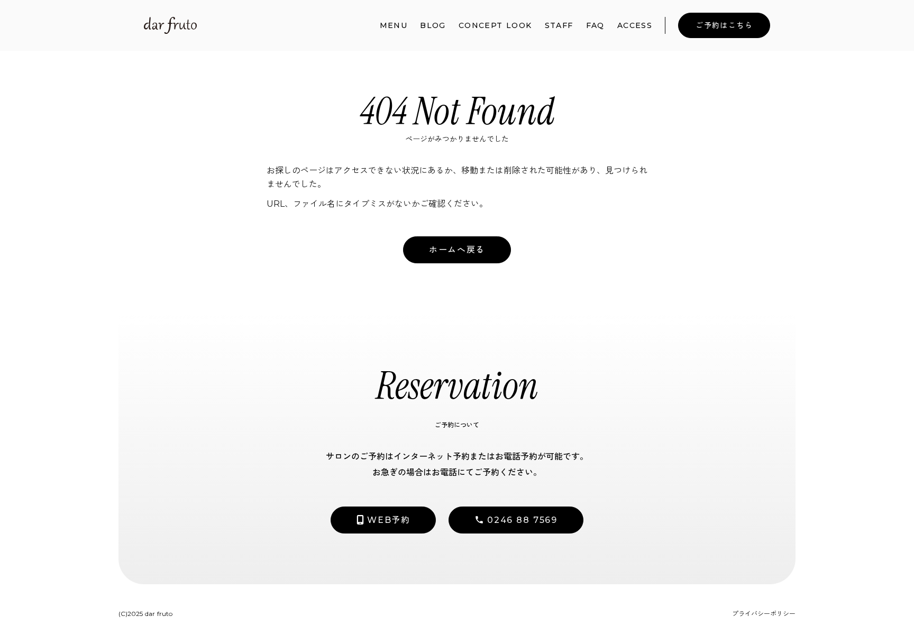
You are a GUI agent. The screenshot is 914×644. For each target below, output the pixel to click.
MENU (394, 25)
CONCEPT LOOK (495, 25)
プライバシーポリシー (764, 614)
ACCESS (634, 25)
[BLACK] (170, 25)
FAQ (595, 25)
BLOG (433, 25)
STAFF (559, 25)
